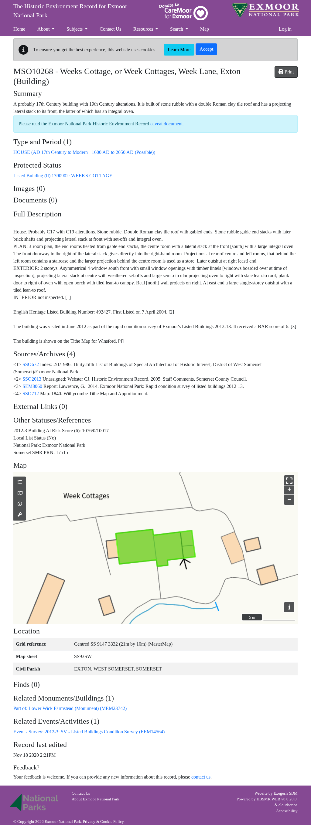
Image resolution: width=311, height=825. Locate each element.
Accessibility (287, 811)
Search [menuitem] (177, 29)
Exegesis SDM (286, 793)
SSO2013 (31, 379)
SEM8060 (32, 386)
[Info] (20, 504)
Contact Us (81, 793)
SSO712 (30, 393)
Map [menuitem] (204, 29)
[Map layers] (20, 482)
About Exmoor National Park (95, 799)
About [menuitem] (44, 29)
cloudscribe (288, 805)
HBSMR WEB (268, 799)
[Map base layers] (20, 493)
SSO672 (30, 364)
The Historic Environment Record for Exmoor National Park (70, 11)
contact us (200, 776)
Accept (206, 49)
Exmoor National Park (265, 10)
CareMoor (183, 11)
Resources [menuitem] (143, 29)
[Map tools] (20, 514)
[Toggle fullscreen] (289, 480)
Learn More (179, 49)
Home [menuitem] (19, 29)
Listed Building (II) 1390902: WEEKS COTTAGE (62, 175)
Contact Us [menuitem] (110, 29)
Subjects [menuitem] (75, 29)
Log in (285, 29)
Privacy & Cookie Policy (103, 822)
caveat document (166, 123)
